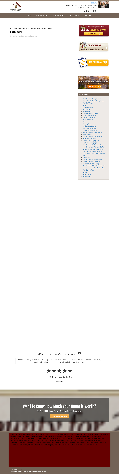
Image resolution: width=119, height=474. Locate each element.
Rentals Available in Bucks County (93, 149)
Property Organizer (88, 124)
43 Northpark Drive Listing (91, 164)
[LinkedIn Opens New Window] (96, 2)
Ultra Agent (43, 471)
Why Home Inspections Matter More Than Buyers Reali (94, 169)
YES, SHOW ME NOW (60, 416)
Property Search (88, 107)
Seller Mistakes (87, 134)
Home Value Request (89, 139)
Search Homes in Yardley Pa (92, 162)
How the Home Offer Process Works (94, 166)
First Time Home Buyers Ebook (92, 151)
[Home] (16, 6)
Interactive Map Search (90, 116)
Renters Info (86, 176)
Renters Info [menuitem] (74, 15)
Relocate (85, 172)
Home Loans (87, 174)
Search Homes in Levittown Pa (92, 132)
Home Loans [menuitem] (87, 15)
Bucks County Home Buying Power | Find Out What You (94, 102)
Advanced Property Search (91, 113)
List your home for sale (90, 130)
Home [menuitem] (29, 15)
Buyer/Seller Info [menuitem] (59, 15)
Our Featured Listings (89, 126)
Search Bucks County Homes (92, 99)
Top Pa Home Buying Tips (91, 141)
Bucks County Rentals (89, 128)
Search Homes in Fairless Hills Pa (93, 147)
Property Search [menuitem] (42, 15)
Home (84, 105)
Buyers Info (86, 109)
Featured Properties (89, 118)
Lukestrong (86, 157)
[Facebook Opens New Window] (92, 2)
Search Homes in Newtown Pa (92, 159)
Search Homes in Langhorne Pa (93, 136)
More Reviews (59, 381)
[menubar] (59, 15)
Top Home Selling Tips (90, 143)
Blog (84, 122)
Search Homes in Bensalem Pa (92, 145)
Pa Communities (88, 120)
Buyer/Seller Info (88, 111)
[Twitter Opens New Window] (94, 2)
